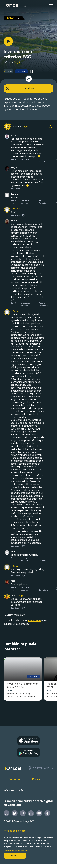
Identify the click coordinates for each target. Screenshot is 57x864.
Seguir (17, 62)
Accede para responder (25, 160)
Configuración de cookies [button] (15, 850)
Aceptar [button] (14, 856)
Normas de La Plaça (15, 830)
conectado (34, 620)
